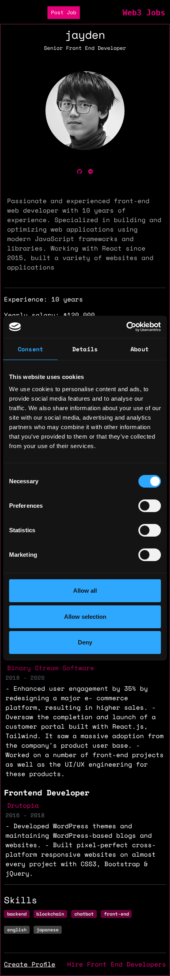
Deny (85, 642)
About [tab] (139, 349)
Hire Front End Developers (116, 964)
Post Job (63, 12)
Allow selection (85, 616)
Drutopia (23, 805)
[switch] (149, 505)
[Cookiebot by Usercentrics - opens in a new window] (126, 327)
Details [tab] (85, 349)
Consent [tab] (30, 349)
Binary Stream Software (50, 668)
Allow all (85, 590)
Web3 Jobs (144, 12)
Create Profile (29, 964)
